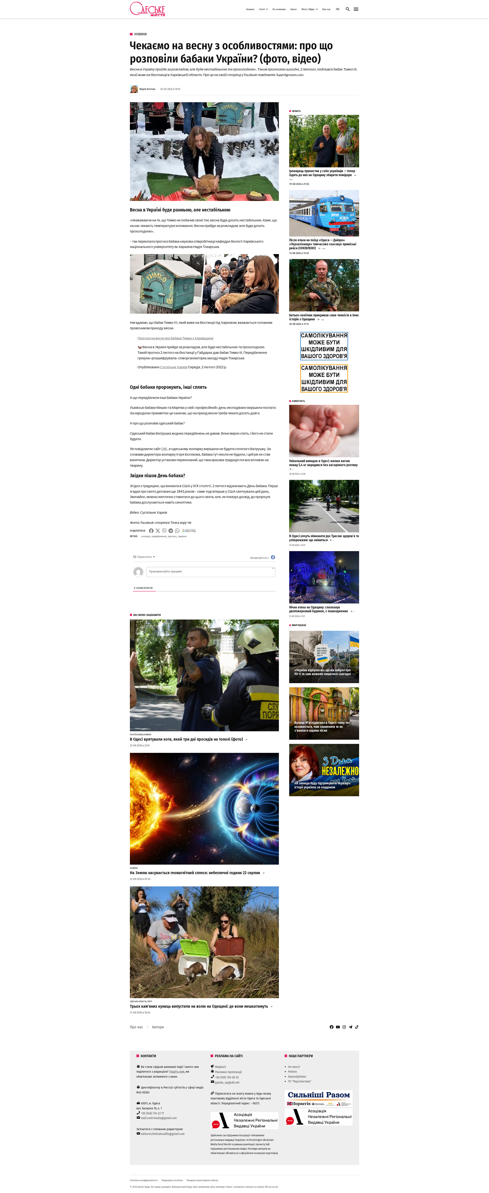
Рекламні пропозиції (228, 1072)
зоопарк (145, 536)
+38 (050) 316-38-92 (227, 1077)
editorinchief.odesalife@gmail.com (163, 1134)
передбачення (158, 536)
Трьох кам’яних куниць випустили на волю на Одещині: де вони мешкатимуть (199, 1006)
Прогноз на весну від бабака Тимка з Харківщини (175, 338)
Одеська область (138, 1001)
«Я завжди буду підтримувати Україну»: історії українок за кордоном (322, 785)
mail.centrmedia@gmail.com (159, 1118)
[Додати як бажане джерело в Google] (188, 530)
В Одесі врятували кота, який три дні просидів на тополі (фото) (186, 739)
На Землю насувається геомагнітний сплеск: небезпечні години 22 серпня (195, 872)
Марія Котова (147, 89)
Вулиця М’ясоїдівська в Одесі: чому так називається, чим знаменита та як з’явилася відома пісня (322, 727)
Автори (158, 1027)
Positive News (136, 735)
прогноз (172, 536)
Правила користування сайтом (202, 1180)
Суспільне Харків (173, 367)
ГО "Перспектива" (299, 1081)
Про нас (326, 9)
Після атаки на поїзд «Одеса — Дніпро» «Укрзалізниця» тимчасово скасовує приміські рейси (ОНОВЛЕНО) (322, 244)
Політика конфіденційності (144, 1180)
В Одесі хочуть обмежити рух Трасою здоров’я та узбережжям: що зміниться (324, 538)
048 (164, 449)
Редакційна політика (172, 1180)
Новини (250, 9)
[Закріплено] (356, 9)
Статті (262, 9)
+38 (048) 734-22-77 (152, 1113)
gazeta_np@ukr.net (227, 1082)
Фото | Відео (308, 9)
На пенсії (294, 1067)
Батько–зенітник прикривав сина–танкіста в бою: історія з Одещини (324, 317)
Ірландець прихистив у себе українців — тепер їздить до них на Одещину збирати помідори (322, 173)
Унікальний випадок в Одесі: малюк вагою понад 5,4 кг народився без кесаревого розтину (323, 463)
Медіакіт (220, 1067)
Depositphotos (297, 1076)
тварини (182, 536)
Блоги (294, 9)
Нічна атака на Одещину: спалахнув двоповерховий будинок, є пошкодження (319, 609)
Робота (292, 1071)
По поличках (279, 9)
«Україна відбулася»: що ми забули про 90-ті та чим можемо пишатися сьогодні (322, 672)
